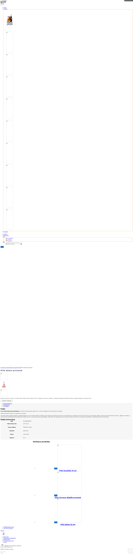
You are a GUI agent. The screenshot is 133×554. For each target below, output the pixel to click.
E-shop (5, 234)
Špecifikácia (6, 405)
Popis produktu (7, 403)
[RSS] (3, 534)
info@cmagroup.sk (8, 527)
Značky (5, 9)
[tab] (67, 403)
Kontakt (5, 231)
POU (19, 367)
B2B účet (6, 235)
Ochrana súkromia (8, 540)
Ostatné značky (13, 367)
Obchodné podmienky (9, 538)
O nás (4, 542)
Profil (4, 7)
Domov (3, 367)
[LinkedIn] (3, 533)
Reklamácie (6, 539)
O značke (6, 406)
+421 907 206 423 (8, 528)
